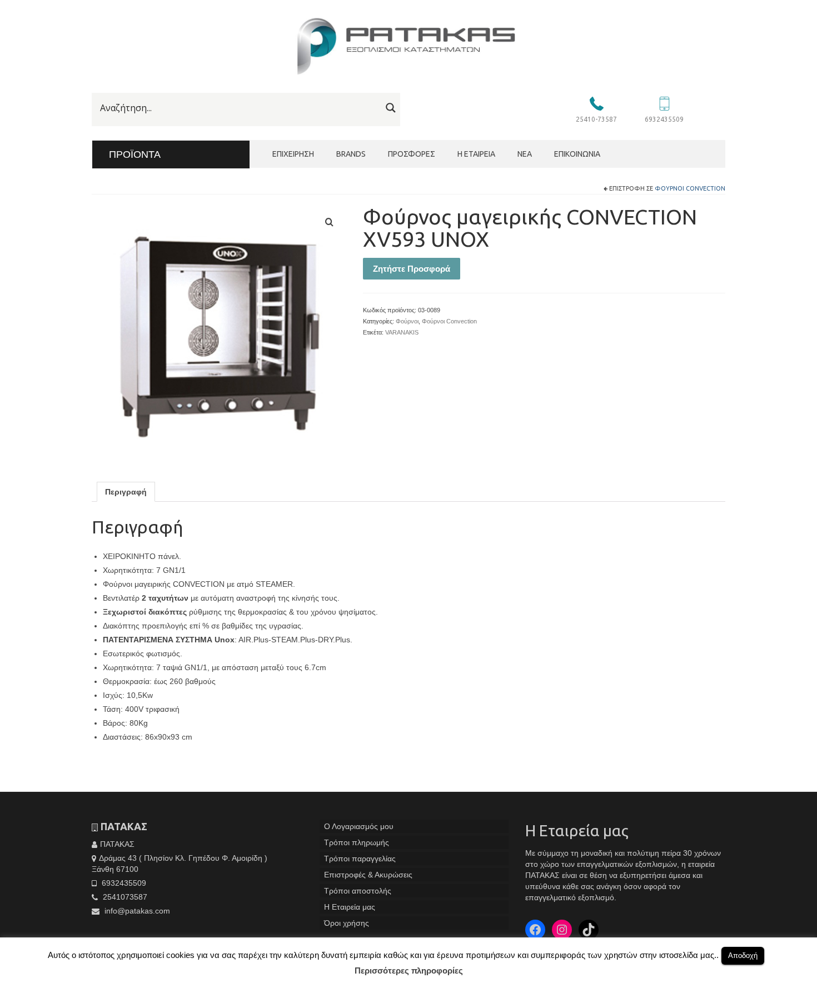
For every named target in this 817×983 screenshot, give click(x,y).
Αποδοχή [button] (743, 955)
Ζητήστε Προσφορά (411, 268)
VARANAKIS (402, 332)
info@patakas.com (136, 910)
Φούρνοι (407, 321)
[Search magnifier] (390, 107)
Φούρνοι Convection (690, 188)
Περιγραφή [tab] (126, 491)
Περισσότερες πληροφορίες (409, 970)
